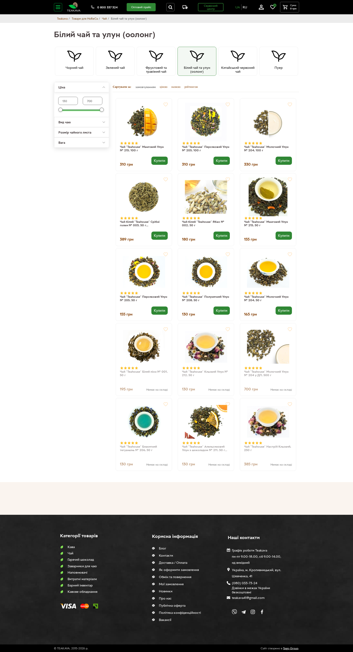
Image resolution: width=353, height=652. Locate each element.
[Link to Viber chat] (234, 611)
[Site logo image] (73, 10)
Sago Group (290, 648)
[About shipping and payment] (183, 8)
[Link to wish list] (272, 8)
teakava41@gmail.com (248, 598)
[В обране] (166, 105)
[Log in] (261, 8)
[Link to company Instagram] (252, 611)
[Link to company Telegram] (243, 611)
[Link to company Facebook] (262, 611)
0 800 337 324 (107, 7)
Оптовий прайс (141, 7)
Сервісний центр (211, 7)
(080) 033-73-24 (244, 583)
